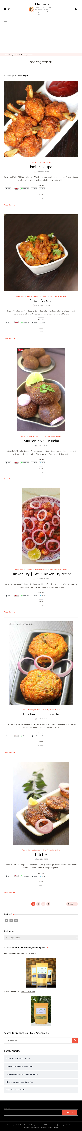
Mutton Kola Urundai (41, 441)
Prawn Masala (41, 301)
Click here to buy (33, 953)
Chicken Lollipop (41, 167)
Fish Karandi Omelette (41, 714)
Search (7, 1108)
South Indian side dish (58, 296)
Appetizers (20, 296)
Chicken (33, 162)
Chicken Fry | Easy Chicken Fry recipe (41, 574)
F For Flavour (42, 4)
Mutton (23, 436)
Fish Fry (41, 854)
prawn (44, 296)
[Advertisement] (41, 38)
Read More (8, 205)
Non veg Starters (45, 162)
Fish (23, 710)
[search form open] (76, 9)
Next (70, 904)
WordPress (44, 1127)
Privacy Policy (53, 1127)
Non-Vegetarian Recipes (53, 436)
